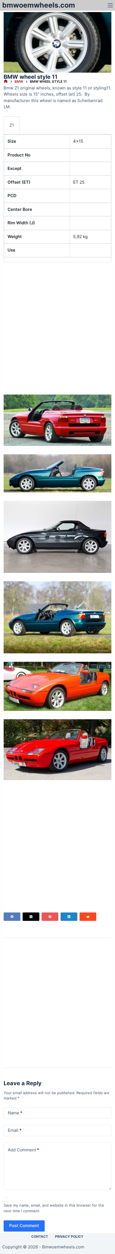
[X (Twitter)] (31, 916)
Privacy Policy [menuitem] (69, 1236)
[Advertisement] (57, 324)
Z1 (11, 125)
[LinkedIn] (69, 916)
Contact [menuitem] (39, 1236)
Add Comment (23, 1149)
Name (15, 1112)
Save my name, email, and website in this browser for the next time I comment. (54, 1208)
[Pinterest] (50, 916)
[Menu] (110, 5)
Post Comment (24, 1225)
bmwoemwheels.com (38, 5)
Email (14, 1130)
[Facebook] (12, 916)
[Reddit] (88, 916)
